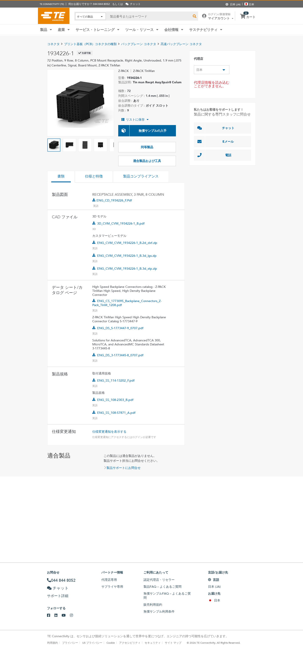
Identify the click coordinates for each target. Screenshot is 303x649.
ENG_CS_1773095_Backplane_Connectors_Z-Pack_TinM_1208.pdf (126, 303)
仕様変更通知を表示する (109, 432)
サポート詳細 (57, 595)
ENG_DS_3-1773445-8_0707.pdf (120, 355)
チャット (228, 128)
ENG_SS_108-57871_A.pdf (116, 413)
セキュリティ (153, 642)
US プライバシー (92, 642)
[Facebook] (50, 615)
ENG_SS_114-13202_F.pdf (116, 380)
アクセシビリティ (129, 642)
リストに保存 (135, 119)
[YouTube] (66, 615)
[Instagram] (73, 615)
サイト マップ (173, 642)
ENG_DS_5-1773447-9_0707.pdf (120, 328)
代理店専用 (109, 580)
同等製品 (147, 147)
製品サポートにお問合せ (123, 468)
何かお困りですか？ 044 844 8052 (89, 4)
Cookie (110, 642)
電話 (228, 155)
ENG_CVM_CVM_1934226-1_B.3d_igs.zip (127, 256)
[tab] (61, 177)
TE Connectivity (53, 16)
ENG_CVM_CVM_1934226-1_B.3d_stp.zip (127, 269)
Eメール (228, 141)
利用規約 (52, 642)
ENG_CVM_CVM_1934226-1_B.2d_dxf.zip (127, 243)
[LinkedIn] (58, 615)
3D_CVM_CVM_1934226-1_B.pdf (121, 223)
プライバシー (70, 642)
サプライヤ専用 (112, 587)
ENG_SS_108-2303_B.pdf (115, 400)
